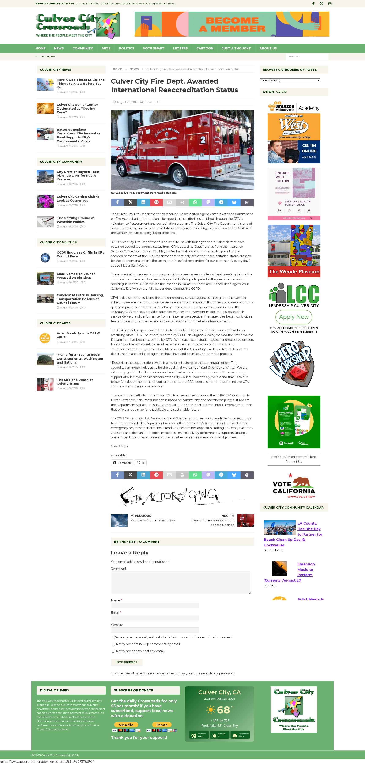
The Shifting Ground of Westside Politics (76, 220)
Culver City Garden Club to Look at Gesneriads (78, 198)
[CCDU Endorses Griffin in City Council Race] (45, 257)
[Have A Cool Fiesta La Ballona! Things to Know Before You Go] (45, 84)
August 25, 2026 (69, 226)
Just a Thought (236, 48)
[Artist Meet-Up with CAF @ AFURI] (45, 337)
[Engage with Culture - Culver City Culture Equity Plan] (294, 218)
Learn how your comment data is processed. (202, 673)
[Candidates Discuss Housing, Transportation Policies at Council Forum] (45, 299)
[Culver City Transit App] (294, 446)
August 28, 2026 (69, 92)
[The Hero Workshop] (294, 389)
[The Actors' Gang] (182, 503)
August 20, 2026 (69, 307)
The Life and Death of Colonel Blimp (75, 381)
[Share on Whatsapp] (195, 202)
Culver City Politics (58, 242)
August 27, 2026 (68, 145)
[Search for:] (307, 56)
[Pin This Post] (156, 202)
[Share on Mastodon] (208, 202)
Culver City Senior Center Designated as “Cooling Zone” (77, 108)
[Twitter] (322, 3)
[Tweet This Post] (130, 202)
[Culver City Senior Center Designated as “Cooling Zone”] (45, 108)
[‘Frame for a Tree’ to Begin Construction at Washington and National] (45, 359)
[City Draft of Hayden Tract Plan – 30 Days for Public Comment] (45, 176)
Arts (106, 48)
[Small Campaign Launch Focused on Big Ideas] (45, 278)
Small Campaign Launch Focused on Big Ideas (76, 276)
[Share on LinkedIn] (143, 202)
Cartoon (204, 48)
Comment (118, 568)
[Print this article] (182, 202)
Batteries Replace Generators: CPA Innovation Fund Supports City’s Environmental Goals (79, 135)
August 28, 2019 (127, 102)
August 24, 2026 (69, 282)
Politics (126, 48)
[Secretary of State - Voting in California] (294, 496)
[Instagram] (330, 3)
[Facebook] (313, 3)
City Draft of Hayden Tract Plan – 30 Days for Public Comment (78, 175)
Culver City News (55, 70)
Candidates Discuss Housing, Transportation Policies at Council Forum (80, 299)
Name (116, 600)
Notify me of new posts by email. (140, 651)
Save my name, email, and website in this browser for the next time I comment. (174, 637)
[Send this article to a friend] (169, 202)
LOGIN (75, 755)
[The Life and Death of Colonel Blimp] (45, 384)
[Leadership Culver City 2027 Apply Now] (294, 332)
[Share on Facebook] (117, 202)
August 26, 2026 (69, 205)
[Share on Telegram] (221, 202)
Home (40, 48)
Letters (180, 48)
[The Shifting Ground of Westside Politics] (45, 221)
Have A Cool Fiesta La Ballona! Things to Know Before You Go (81, 83)
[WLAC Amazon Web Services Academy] (294, 161)
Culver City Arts (55, 323)
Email (115, 613)
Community (82, 48)
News (59, 48)
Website (117, 625)
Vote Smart (154, 48)
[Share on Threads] (247, 202)
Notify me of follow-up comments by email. (148, 644)
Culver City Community (61, 162)
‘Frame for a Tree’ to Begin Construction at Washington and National (80, 358)
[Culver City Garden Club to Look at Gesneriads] (45, 201)
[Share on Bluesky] (234, 202)
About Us (268, 48)
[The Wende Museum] (294, 275)
